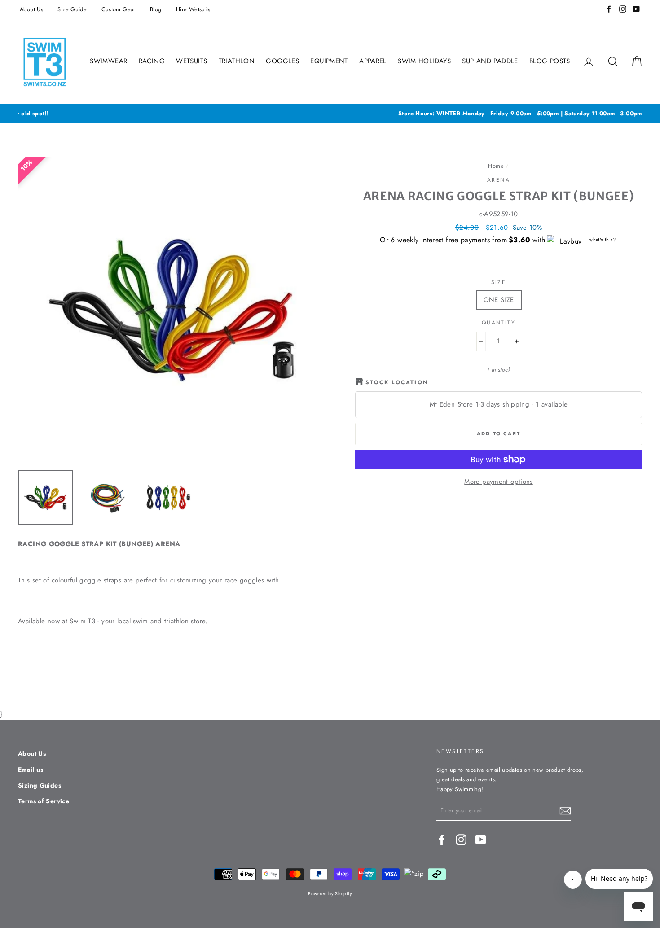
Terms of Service (43, 801)
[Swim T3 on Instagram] (461, 839)
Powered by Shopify (330, 893)
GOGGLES (282, 61)
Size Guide (72, 9)
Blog (156, 9)
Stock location (397, 382)
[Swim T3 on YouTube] (480, 839)
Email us (30, 769)
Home (496, 166)
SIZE (498, 282)
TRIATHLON (237, 61)
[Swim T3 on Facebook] (441, 839)
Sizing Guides (39, 785)
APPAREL (373, 61)
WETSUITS (191, 61)
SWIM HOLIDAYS (424, 61)
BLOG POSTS (549, 61)
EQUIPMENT (329, 61)
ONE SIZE (499, 300)
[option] (330, 113)
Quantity (498, 323)
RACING (152, 61)
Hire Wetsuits (193, 9)
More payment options (498, 481)
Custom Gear (118, 9)
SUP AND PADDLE (490, 61)
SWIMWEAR (108, 61)
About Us (31, 9)
